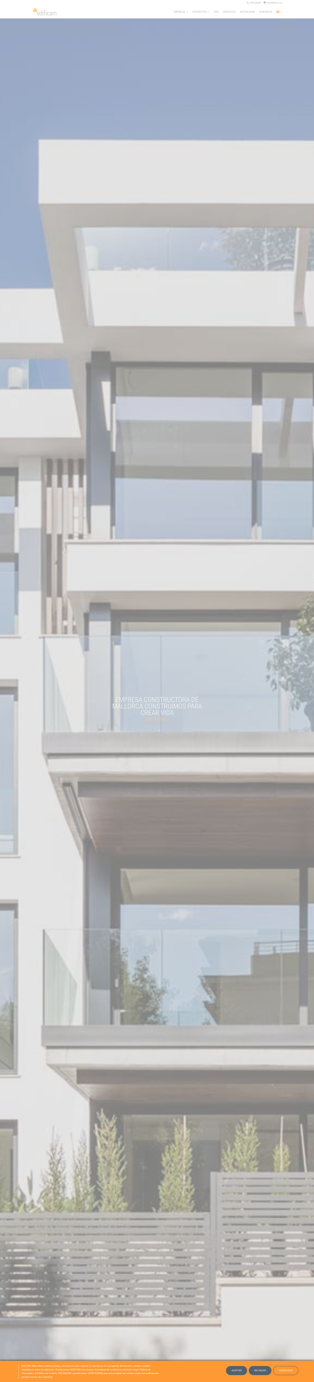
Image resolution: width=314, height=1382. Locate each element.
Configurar (286, 1370)
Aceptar (237, 1370)
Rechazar (260, 1370)
